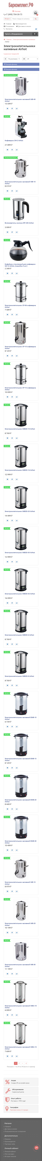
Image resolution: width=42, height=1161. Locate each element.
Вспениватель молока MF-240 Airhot (19, 223)
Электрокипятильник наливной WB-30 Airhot (20, 965)
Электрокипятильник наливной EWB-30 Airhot (20, 842)
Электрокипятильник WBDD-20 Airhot (20, 511)
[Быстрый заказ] (12, 108)
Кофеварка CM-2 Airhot (14, 140)
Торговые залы (10, 1144)
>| (26, 1063)
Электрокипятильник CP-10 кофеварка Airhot (20, 347)
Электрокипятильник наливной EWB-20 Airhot (20, 801)
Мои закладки (9, 1154)
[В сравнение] (16, 108)
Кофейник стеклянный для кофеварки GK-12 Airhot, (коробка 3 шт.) (20, 265)
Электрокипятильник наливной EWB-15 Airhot (20, 759)
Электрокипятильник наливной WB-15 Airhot (20, 883)
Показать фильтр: (11, 64)
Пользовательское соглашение (15, 1131)
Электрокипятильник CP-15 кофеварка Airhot (20, 389)
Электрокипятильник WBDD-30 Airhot (20, 552)
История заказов (10, 1156)
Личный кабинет (10, 1151)
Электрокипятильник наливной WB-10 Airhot (20, 182)
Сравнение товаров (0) (11, 54)
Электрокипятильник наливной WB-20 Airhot (20, 924)
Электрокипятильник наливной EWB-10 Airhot (20, 718)
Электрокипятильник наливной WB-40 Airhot (20, 100)
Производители (21, 24)
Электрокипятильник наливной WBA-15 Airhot (21, 1048)
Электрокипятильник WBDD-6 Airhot (19, 635)
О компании (10, 26)
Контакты (9, 29)
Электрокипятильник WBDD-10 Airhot (20, 429)
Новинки (8, 1139)
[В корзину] (7, 108)
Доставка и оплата (24, 26)
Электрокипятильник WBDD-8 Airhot (19, 676)
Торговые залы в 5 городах (19, 1110)
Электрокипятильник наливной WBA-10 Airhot (21, 1006)
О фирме (8, 1126)
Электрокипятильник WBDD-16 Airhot (20, 470)
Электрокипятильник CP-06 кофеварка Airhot (20, 306)
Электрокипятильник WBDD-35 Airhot (20, 594)
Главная (8, 24)
